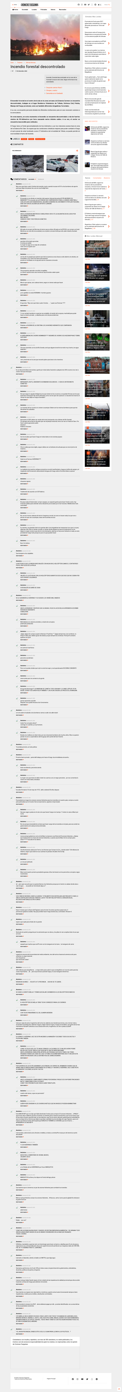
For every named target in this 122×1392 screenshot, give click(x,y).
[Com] (97, 1379)
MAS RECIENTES (91, 121)
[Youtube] (85, 4)
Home (16, 9)
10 (88, 453)
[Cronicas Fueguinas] (29, 5)
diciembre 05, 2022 (31, 1101)
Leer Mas (87, 259)
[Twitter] (89, 4)
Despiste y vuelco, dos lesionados (26, 168)
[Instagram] (82, 4)
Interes (53, 9)
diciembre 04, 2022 (31, 585)
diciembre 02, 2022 (26, 184)
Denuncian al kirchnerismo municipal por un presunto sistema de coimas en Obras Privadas (97, 250)
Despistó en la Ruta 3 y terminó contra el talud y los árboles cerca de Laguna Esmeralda (100, 142)
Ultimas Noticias (31, 62)
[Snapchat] (92, 4)
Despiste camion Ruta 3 (54, 87)
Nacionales (62, 9)
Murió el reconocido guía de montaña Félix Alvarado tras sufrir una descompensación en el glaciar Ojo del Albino (97, 436)
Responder (19, 190)
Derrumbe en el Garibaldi (54, 93)
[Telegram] (95, 4)
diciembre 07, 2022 (31, 357)
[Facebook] (79, 4)
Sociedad (25, 9)
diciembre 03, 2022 (31, 280)
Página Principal (51, 1378)
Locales (34, 9)
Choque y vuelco (51, 90)
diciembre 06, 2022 (31, 345)
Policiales (44, 9)
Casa (12, 62)
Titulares (19, 62)
